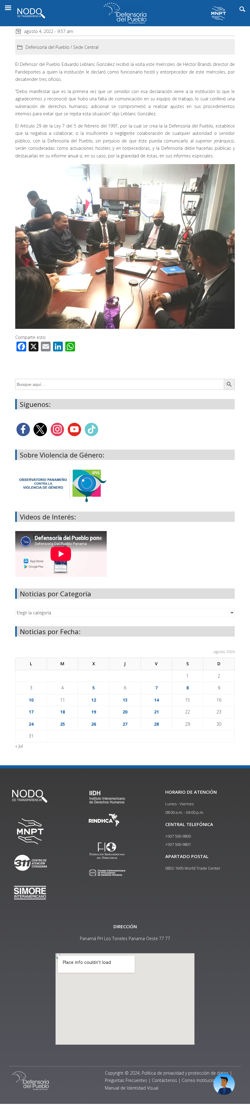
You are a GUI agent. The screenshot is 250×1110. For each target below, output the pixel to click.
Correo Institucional (201, 1080)
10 (31, 700)
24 (31, 724)
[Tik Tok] (91, 429)
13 (125, 700)
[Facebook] (23, 429)
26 (93, 724)
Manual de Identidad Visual (131, 1088)
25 (62, 724)
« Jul (19, 746)
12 (93, 700)
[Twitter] (40, 429)
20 (125, 712)
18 (62, 712)
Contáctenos (164, 1080)
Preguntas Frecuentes (126, 1080)
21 (156, 712)
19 (93, 712)
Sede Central (85, 47)
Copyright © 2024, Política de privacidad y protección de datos (167, 1073)
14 (156, 700)
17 (31, 712)
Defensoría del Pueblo (47, 47)
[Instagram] (57, 429)
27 (125, 724)
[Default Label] (74, 429)
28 (156, 724)
